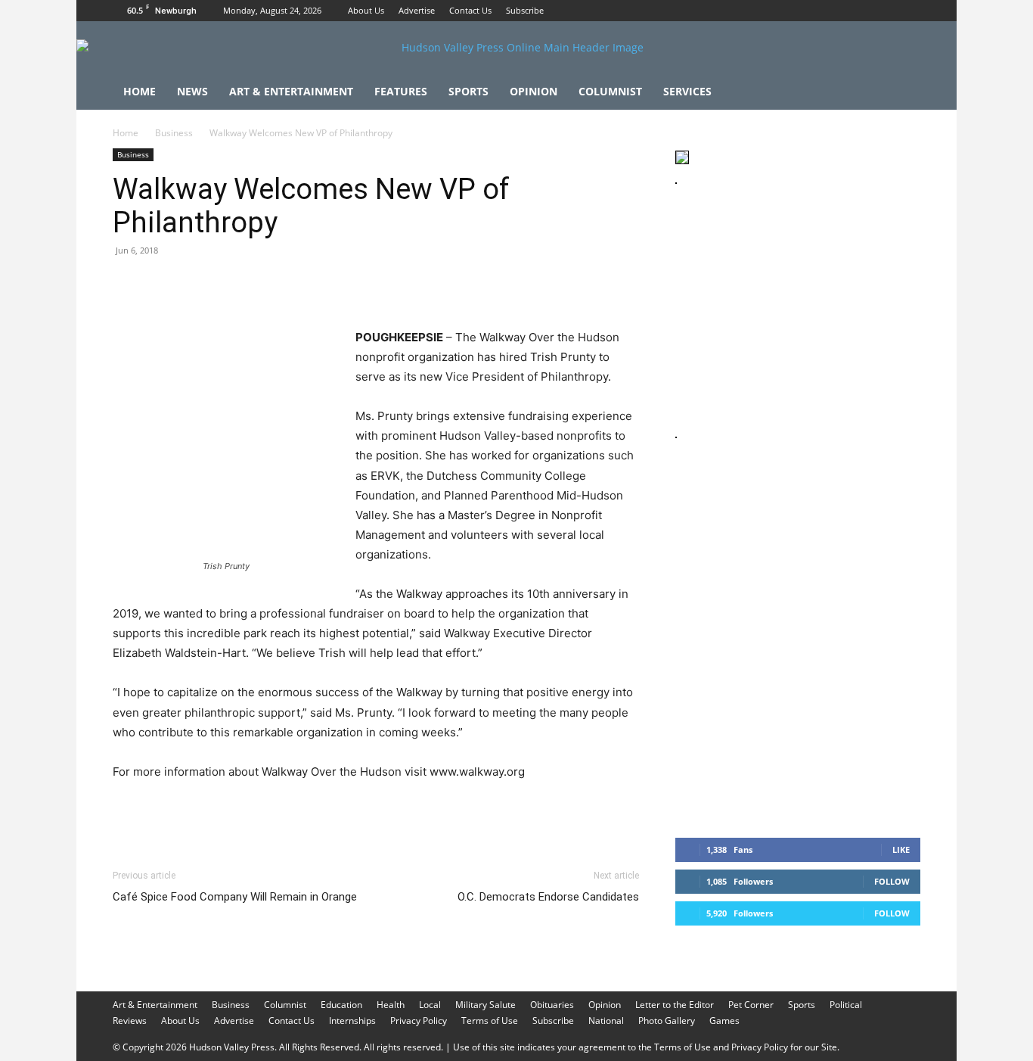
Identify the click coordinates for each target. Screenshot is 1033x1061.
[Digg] (371, 284)
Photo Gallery (666, 1020)
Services (687, 91)
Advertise (417, 10)
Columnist (610, 91)
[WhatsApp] (232, 284)
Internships (352, 1020)
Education (341, 1004)
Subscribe (525, 10)
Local (430, 1004)
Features (400, 91)
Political (846, 1004)
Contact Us (470, 10)
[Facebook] (859, 10)
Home (139, 91)
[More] (407, 284)
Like (901, 849)
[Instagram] (884, 10)
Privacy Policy (418, 1020)
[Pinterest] (197, 284)
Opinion (533, 91)
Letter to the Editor (674, 1004)
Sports (468, 91)
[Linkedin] (267, 284)
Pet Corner (751, 1004)
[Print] (302, 284)
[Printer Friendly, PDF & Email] (549, 812)
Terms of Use (489, 1020)
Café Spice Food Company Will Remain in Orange (235, 897)
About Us (366, 10)
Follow (892, 881)
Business (174, 132)
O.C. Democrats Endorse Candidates (548, 897)
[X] (909, 10)
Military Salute (485, 1004)
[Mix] (336, 284)
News (192, 91)
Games (724, 1020)
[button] (902, 93)
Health (391, 1004)
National (606, 1020)
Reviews (130, 1020)
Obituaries (552, 1004)
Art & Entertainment (291, 91)
